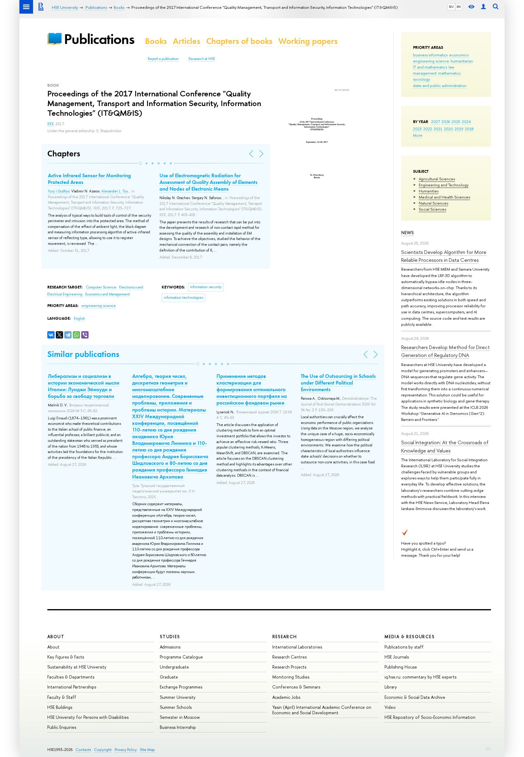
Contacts (83, 749)
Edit (488, 748)
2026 (446, 121)
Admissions (170, 647)
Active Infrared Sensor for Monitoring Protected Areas (89, 178)
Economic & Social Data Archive (415, 697)
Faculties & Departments (70, 677)
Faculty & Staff (61, 697)
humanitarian (462, 61)
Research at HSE (202, 58)
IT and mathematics (430, 67)
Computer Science (101, 287)
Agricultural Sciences (437, 179)
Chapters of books (239, 41)
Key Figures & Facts (65, 657)
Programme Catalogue (181, 657)
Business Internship (178, 727)
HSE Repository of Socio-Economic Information (430, 717)
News (407, 232)
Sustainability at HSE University (76, 667)
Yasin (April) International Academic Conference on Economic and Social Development (321, 709)
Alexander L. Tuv (114, 191)
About (55, 636)
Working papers (308, 41)
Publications (99, 39)
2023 (417, 129)
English (79, 318)
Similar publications (83, 354)
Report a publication (163, 58)
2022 (427, 129)
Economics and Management (107, 294)
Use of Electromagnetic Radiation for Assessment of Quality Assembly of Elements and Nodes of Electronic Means (208, 182)
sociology (421, 79)
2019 (459, 129)
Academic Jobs (286, 697)
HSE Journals (397, 657)
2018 (469, 129)
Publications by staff (404, 647)
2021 (438, 129)
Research (284, 636)
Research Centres (289, 657)
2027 (435, 121)
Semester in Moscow (180, 717)
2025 (456, 121)
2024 (466, 121)
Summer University (178, 697)
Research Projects (289, 667)
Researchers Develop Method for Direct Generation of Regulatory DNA (445, 351)
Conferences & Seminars (296, 687)
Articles (186, 41)
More (417, 135)
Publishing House (401, 667)
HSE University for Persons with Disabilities (88, 717)
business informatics (430, 55)
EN (459, 7)
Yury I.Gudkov (58, 191)
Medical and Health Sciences (444, 197)
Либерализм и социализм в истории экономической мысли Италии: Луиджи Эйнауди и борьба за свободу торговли (83, 386)
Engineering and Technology (444, 185)
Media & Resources (410, 636)
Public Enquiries (61, 727)
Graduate (169, 677)
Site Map (147, 749)
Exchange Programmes (181, 687)
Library (391, 687)
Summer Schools (176, 707)
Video (390, 707)
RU (451, 7)
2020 (448, 129)
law (451, 67)
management (425, 73)
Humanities (428, 191)
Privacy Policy (126, 749)
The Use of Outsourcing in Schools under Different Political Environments (338, 383)
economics (459, 55)
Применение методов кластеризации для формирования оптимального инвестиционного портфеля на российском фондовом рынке (252, 389)
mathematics (449, 73)
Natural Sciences (433, 203)
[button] (140, 163)
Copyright (103, 749)
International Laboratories (297, 647)
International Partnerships (71, 687)
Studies (170, 636)
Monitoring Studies (290, 677)
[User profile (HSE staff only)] (483, 7)
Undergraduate (174, 667)
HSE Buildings (59, 707)
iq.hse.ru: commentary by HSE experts (420, 677)
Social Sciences (432, 209)
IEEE (50, 124)
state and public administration (439, 85)
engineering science (431, 61)
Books (156, 41)
